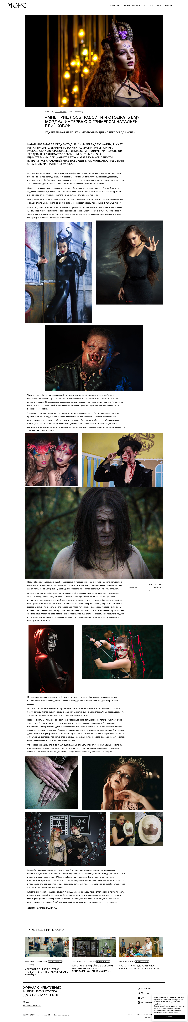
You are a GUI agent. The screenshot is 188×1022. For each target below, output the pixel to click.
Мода (149, 590)
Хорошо (169, 1017)
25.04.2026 (29, 961)
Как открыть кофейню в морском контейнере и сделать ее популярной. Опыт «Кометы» (92, 968)
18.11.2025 (123, 961)
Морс (132, 961)
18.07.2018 (49, 111)
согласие (179, 1006)
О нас (26, 1002)
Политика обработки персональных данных (146, 1014)
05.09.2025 (76, 961)
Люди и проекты (75, 112)
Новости (29, 965)
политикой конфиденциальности (166, 1013)
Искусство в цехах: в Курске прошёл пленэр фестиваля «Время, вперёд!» (46, 972)
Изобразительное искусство (156, 586)
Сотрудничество (32, 1005)
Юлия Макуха (42, 961)
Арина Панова (60, 112)
